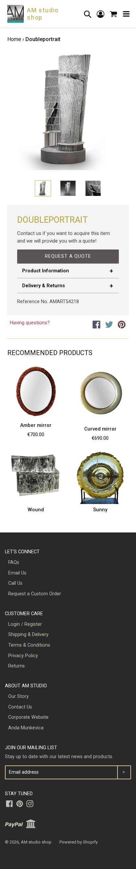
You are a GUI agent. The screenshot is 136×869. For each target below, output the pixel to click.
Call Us (15, 583)
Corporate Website (28, 717)
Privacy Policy (23, 656)
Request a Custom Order (34, 594)
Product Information (45, 271)
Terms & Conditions (29, 645)
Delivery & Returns (43, 286)
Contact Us (20, 707)
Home (14, 39)
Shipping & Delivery (28, 634)
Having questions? (30, 323)
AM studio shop (36, 842)
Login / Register (25, 624)
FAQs (13, 562)
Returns (16, 666)
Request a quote (68, 256)
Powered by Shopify (78, 842)
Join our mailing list (31, 748)
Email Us (17, 573)
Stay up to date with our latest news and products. (59, 756)
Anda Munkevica (26, 728)
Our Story (18, 696)
